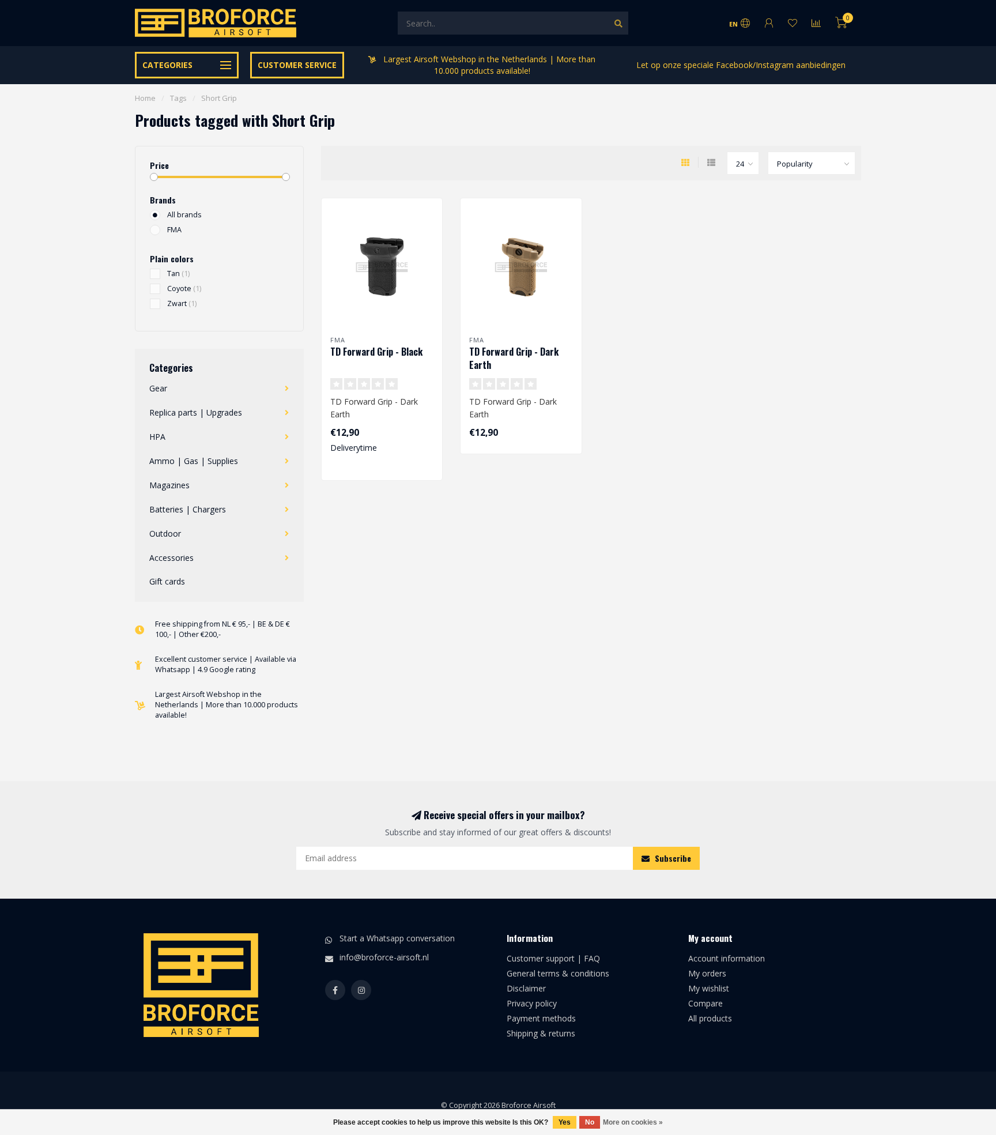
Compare (705, 1003)
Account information (726, 958)
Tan (178, 273)
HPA (157, 436)
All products (710, 1018)
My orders (707, 973)
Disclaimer (526, 988)
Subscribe (671, 858)
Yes (565, 1122)
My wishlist (708, 988)
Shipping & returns (541, 1033)
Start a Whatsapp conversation (397, 938)
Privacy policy (532, 1003)
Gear (158, 388)
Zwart (182, 303)
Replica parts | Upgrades (195, 412)
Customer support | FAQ (553, 958)
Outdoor (165, 533)
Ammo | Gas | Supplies (193, 460)
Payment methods (541, 1018)
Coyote (184, 288)
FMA (174, 230)
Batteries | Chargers (187, 509)
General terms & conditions (558, 973)
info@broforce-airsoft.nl (384, 957)
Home (145, 98)
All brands (184, 215)
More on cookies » (633, 1122)
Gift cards (167, 581)
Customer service (297, 64)
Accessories (171, 557)
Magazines (169, 485)
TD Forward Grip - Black (376, 352)
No (589, 1122)
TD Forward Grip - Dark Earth (514, 358)
